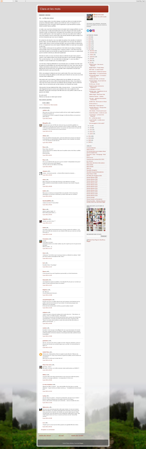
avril (91, 127)
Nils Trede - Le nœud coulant (96, 69)
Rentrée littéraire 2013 (92, 186)
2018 (89, 39)
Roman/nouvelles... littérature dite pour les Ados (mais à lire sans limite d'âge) (96, 201)
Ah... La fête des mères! (95, 118)
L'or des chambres (47, 384)
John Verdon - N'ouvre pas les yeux (97, 110)
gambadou (45, 340)
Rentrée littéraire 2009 (92, 179)
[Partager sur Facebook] (47, 103)
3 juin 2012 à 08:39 (47, 186)
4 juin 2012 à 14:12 (47, 391)
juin (91, 62)
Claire (44, 179)
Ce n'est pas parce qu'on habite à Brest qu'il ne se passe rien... (96, 152)
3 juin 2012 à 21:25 (47, 347)
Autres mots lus (90, 149)
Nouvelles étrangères (92, 170)
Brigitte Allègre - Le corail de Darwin (97, 73)
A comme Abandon (91, 147)
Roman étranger (91, 197)
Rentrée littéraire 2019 (92, 195)
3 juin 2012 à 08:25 (47, 166)
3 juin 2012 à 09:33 (47, 214)
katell (44, 227)
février (91, 131)
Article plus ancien (77, 435)
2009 (89, 140)
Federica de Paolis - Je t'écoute (96, 78)
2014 (89, 45)
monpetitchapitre (47, 299)
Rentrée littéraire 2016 (92, 191)
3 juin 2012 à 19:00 (47, 336)
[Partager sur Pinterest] (49, 103)
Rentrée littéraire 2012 (92, 184)
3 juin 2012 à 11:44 (47, 266)
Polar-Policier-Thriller (92, 173)
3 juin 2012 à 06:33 (47, 118)
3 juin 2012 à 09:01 (47, 196)
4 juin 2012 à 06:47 (47, 370)
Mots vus (89, 168)
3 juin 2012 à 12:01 (47, 275)
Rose (44, 147)
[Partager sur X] (46, 103)
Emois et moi (47, 104)
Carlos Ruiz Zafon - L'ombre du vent (98, 112)
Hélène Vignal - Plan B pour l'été (97, 94)
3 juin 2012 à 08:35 (47, 175)
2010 (89, 138)
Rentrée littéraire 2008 (92, 177)
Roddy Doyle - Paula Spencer (96, 105)
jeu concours (90, 161)
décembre (92, 50)
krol (44, 263)
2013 (89, 47)
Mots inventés (54, 104)
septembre (92, 56)
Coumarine (45, 238)
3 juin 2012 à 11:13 (47, 248)
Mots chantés (90, 164)
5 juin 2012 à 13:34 (47, 402)
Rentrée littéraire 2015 (92, 190)
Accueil (61, 435)
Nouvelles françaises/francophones (95, 172)
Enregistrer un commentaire (48, 429)
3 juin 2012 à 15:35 (47, 307)
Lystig (44, 395)
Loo (44, 422)
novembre (92, 52)
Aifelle (44, 135)
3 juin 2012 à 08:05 (47, 142)
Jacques (45, 171)
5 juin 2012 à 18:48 (47, 418)
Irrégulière (45, 219)
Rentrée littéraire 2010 (92, 181)
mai (91, 125)
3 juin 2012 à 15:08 (47, 295)
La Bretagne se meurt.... (95, 89)
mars (91, 129)
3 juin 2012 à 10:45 (47, 234)
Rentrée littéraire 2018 (92, 193)
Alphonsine (46, 407)
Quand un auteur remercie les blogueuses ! (96, 86)
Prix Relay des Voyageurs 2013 (94, 175)
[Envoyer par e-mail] (43, 103)
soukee (44, 328)
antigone (45, 312)
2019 (89, 37)
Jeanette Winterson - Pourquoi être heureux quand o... (97, 108)
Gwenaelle (45, 279)
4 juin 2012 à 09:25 (47, 380)
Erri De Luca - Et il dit (94, 84)
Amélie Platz (46, 352)
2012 (89, 49)
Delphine (45, 289)
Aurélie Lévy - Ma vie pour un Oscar (98, 101)
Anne (44, 253)
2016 (89, 41)
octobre (92, 54)
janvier (91, 133)
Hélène (44, 374)
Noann (44, 271)
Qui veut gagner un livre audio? (96, 123)
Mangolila (45, 123)
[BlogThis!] (44, 103)
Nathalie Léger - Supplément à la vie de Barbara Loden (98, 92)
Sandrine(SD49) (47, 200)
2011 (89, 136)
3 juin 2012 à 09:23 (47, 204)
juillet (91, 60)
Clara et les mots (50, 8)
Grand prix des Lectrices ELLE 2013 (95, 159)
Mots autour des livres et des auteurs (96, 162)
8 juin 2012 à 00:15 (47, 426)
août (91, 58)
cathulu (45, 110)
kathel (44, 190)
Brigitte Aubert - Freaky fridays (96, 67)
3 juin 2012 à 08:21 (47, 155)
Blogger (81, 443)
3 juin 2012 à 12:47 (47, 285)
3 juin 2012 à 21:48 (47, 360)
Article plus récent (45, 435)
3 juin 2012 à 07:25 (47, 131)
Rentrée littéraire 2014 (92, 188)
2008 (89, 142)
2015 (89, 43)
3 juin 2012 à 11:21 (47, 258)
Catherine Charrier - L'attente (96, 96)
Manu (44, 209)
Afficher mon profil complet (100, 16)
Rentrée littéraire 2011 (92, 182)
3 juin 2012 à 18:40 (47, 323)
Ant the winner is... (93, 103)
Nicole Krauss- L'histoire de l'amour (97, 71)
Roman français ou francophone (94, 199)
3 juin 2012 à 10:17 (47, 223)
